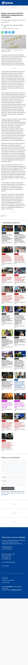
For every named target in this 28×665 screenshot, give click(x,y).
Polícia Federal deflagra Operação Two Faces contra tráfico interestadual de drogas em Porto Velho (7, 259)
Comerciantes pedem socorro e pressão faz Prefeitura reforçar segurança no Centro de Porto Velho (7, 425)
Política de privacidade (8, 580)
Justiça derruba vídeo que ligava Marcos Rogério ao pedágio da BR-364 (20, 341)
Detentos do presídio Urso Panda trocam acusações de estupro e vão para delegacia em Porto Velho (7, 298)
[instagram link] (5, 566)
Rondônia (4, 401)
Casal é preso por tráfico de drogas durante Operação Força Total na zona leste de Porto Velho (19, 258)
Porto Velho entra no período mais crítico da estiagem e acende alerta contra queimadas (7, 405)
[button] (21, 2)
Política (4, 233)
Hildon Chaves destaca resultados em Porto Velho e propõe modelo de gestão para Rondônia (7, 363)
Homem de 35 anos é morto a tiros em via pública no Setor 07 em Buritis (7, 278)
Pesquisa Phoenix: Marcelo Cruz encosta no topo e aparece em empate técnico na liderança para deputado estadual (19, 237)
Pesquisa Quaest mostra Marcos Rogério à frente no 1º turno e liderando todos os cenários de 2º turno (7, 318)
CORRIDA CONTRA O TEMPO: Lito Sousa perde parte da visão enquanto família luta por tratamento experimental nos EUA (19, 384)
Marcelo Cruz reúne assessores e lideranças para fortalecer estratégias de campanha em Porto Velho (7, 237)
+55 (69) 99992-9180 (9, 562)
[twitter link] (3, 566)
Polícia (3, 254)
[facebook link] (8, 566)
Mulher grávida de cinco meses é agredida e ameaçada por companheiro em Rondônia (19, 425)
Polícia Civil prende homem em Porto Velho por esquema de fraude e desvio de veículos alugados (7, 445)
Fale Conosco (6, 547)
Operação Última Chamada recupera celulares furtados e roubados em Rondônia (19, 298)
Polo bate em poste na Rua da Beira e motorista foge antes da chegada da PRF (19, 278)
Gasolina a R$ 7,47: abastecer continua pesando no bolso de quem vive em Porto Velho (19, 405)
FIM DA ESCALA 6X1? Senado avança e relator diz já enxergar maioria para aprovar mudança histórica (7, 384)
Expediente (5, 578)
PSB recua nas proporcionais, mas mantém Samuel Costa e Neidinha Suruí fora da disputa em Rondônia (7, 342)
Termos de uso (6, 582)
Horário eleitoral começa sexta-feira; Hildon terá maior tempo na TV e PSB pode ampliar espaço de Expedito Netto (19, 363)
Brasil (4, 216)
